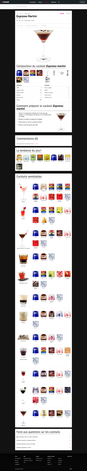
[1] (60, 13)
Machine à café (48, 97)
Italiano (59, 464)
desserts (32, 20)
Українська (60, 460)
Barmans (40, 2)
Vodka (17, 87)
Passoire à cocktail (49, 92)
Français (59, 458)
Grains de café (19, 97)
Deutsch (49, 460)
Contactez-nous (39, 460)
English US (49, 464)
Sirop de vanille (19, 92)
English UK (49, 458)
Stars (25, 462)
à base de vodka (27, 20)
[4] (64, 13)
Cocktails (47, 2)
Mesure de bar (48, 95)
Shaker (46, 90)
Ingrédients (53, 2)
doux (22, 20)
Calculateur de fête (27, 458)
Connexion (82, 2)
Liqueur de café (19, 90)
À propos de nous (39, 458)
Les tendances (33, 2)
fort (17, 20)
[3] (63, 13)
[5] (66, 13)
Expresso (18, 95)
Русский (59, 462)
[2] (62, 13)
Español (48, 462)
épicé (20, 20)
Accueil (17, 13)
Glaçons (18, 100)
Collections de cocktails (28, 460)
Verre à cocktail (48, 87)
